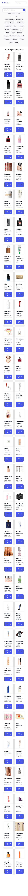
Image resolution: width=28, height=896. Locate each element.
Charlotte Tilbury (9, 19)
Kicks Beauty (19, 19)
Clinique (6, 35)
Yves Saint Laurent (9, 22)
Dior (15, 26)
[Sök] (24, 10)
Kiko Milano (15, 29)
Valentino (7, 29)
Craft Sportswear (14, 42)
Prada (13, 32)
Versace (22, 39)
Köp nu (7, 74)
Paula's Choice (8, 26)
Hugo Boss (7, 39)
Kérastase (19, 32)
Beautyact (21, 26)
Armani (7, 32)
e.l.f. (22, 29)
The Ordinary (20, 22)
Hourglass (13, 35)
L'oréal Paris (21, 35)
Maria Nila (14, 39)
